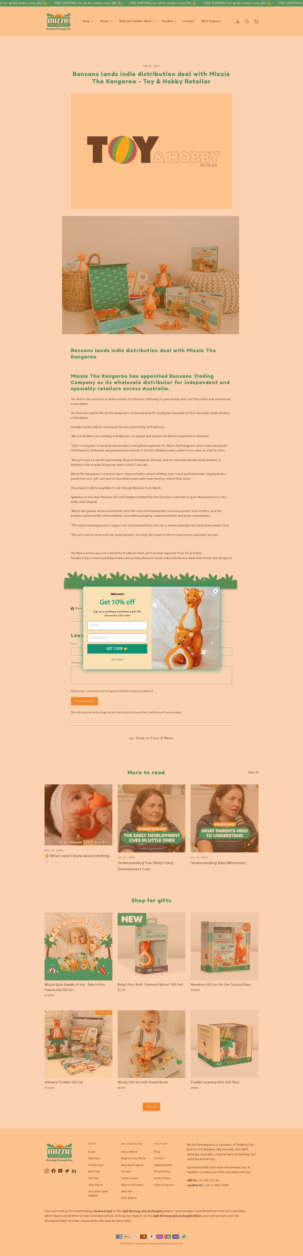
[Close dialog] (215, 591)
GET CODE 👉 (117, 649)
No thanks (117, 659)
